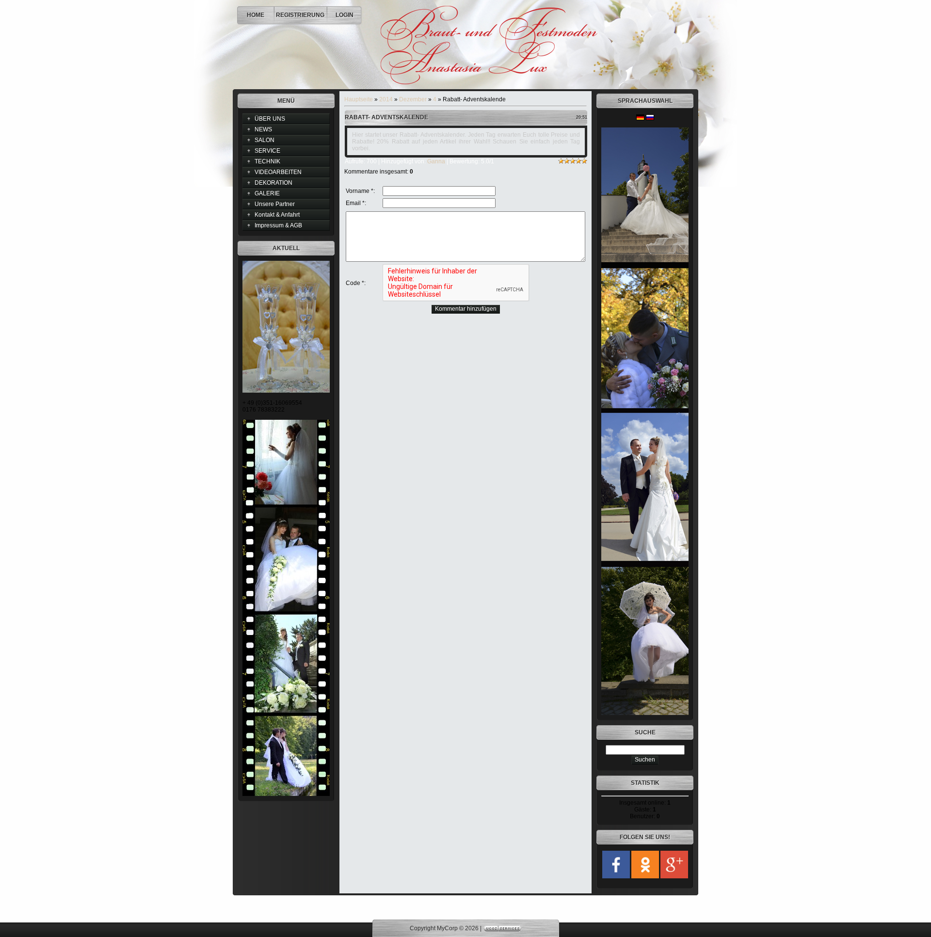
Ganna (436, 161)
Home (255, 15)
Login (344, 15)
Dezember (413, 99)
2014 (386, 99)
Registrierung (300, 15)
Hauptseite (358, 99)
